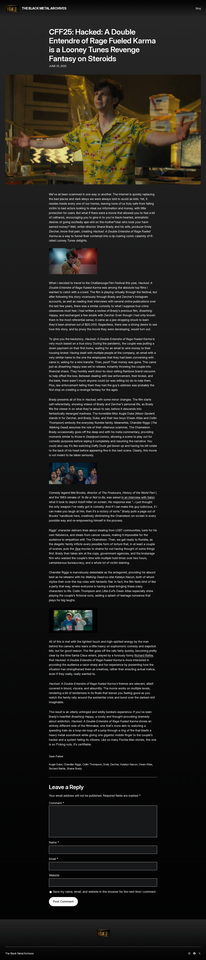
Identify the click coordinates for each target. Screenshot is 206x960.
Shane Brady (74, 768)
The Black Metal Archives (44, 8)
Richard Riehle (143, 655)
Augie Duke (55, 764)
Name (54, 842)
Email (53, 859)
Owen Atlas (145, 764)
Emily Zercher (111, 764)
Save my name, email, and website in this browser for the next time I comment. (104, 891)
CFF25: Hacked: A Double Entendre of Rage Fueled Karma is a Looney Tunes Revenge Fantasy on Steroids (102, 45)
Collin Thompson (92, 764)
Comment (56, 803)
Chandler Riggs (72, 764)
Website (54, 875)
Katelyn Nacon (129, 764)
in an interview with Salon (138, 497)
